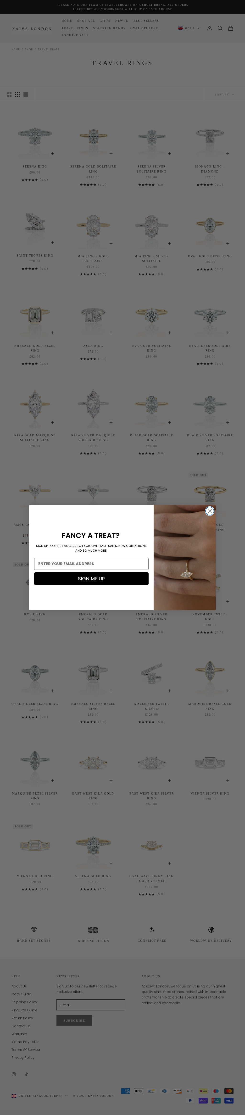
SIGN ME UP (91, 578)
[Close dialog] (210, 511)
